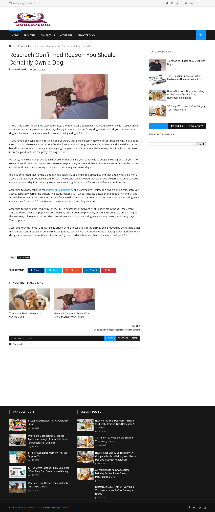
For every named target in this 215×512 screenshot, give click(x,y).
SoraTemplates (27, 507)
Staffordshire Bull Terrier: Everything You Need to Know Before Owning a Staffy (114, 490)
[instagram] (177, 3)
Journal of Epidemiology (59, 189)
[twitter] (167, 3)
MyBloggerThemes (60, 507)
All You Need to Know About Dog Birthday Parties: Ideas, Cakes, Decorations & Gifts (112, 473)
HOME (15, 35)
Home (12, 46)
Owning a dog (24, 46)
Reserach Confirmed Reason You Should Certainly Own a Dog (72, 315)
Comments (196, 126)
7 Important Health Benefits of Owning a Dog (25, 315)
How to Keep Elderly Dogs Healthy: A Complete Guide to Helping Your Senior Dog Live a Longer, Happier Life (115, 456)
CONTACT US (47, 35)
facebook (123, 338)
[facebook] (162, 3)
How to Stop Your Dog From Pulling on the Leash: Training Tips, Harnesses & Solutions (185, 94)
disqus (135, 338)
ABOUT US (29, 35)
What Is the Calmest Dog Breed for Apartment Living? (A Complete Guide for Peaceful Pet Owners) (48, 439)
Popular (177, 126)
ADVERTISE (66, 35)
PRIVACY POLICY (86, 35)
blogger (110, 338)
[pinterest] (172, 3)
